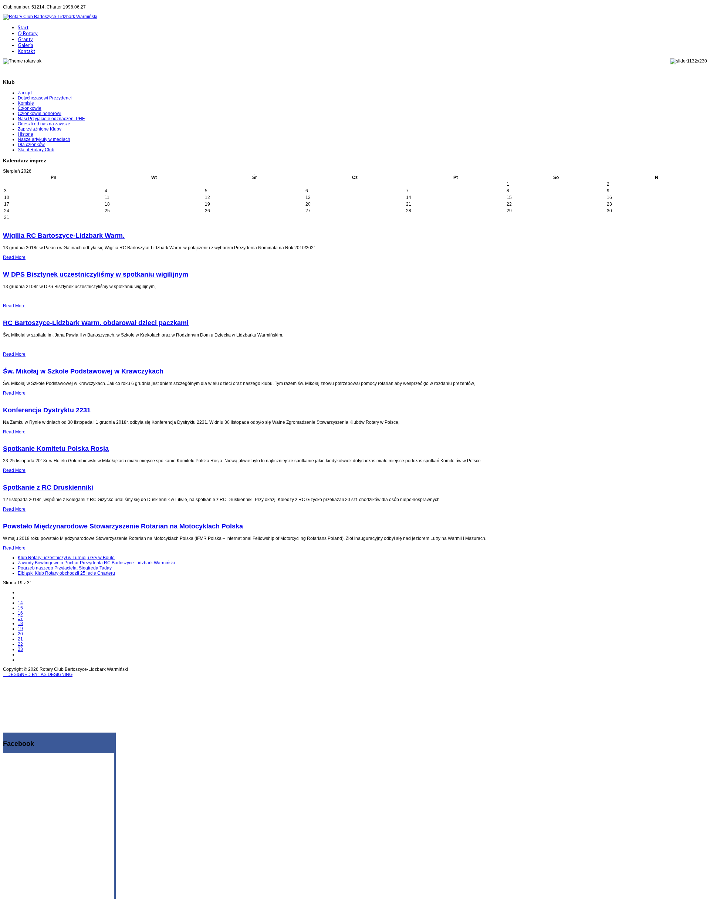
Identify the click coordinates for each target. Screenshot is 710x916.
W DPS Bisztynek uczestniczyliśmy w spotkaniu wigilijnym (95, 274)
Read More (14, 257)
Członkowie (29, 108)
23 (20, 649)
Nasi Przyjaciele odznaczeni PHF (51, 118)
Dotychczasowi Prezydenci (45, 98)
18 (20, 623)
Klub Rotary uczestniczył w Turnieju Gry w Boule (66, 557)
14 (20, 602)
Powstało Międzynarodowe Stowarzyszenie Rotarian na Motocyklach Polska (123, 526)
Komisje (26, 103)
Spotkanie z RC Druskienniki (48, 487)
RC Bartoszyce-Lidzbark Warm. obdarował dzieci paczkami (96, 323)
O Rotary (28, 33)
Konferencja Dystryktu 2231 (47, 410)
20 (20, 633)
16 (20, 613)
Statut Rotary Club (36, 149)
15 (20, 608)
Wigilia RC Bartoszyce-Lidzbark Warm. (64, 235)
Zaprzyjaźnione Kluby (39, 129)
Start (23, 27)
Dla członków (31, 144)
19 (20, 628)
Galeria (25, 45)
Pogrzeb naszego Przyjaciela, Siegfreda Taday (65, 568)
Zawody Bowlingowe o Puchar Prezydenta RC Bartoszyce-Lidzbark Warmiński (96, 562)
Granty (25, 39)
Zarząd (25, 92)
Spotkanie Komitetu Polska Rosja (56, 448)
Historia (25, 134)
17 (20, 618)
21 (20, 639)
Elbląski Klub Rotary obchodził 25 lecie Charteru (66, 573)
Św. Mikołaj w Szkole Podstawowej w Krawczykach (83, 371)
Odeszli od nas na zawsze (44, 123)
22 (20, 644)
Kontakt (26, 51)
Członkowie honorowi (39, 113)
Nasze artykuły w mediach (44, 139)
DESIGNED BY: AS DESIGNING (37, 674)
